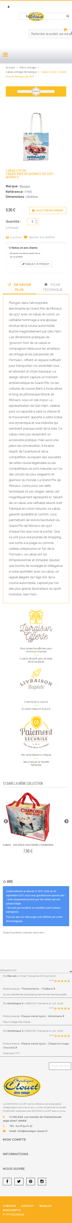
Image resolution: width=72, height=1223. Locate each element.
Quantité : (13, 221)
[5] (68, 981)
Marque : (12, 186)
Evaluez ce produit (37, 264)
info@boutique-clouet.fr (33, 1131)
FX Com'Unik (17, 1214)
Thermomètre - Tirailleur (37, 988)
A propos (9, 1206)
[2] (58, 981)
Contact (27, 1206)
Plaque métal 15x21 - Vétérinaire (42, 1016)
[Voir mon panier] (65, 30)
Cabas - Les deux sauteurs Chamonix (28, 845)
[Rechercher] (67, 16)
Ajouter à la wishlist (41, 237)
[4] (65, 981)
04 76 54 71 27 (24, 1126)
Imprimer (16, 237)
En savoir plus (22, 287)
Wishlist (45, 1206)
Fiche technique (53, 287)
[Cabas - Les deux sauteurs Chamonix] (28, 817)
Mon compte (14, 1139)
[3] (62, 981)
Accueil (10, 67)
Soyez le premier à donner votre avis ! (24, 932)
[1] (55, 981)
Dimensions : (16, 197)
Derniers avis (8, 970)
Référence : (15, 192)
